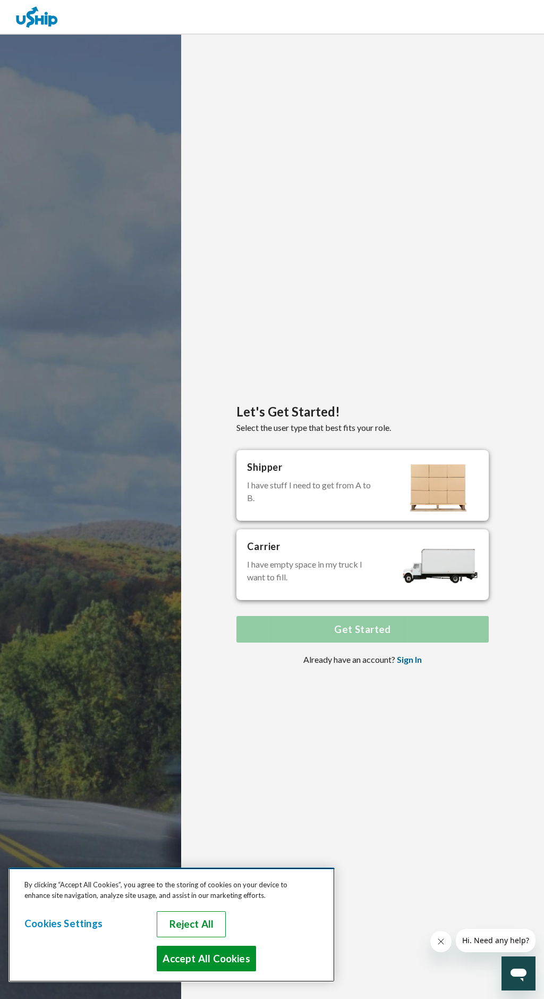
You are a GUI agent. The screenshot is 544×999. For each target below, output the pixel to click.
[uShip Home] (37, 17)
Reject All (191, 924)
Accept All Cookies (206, 958)
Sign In (409, 659)
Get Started (362, 629)
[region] (171, 925)
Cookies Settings (63, 923)
